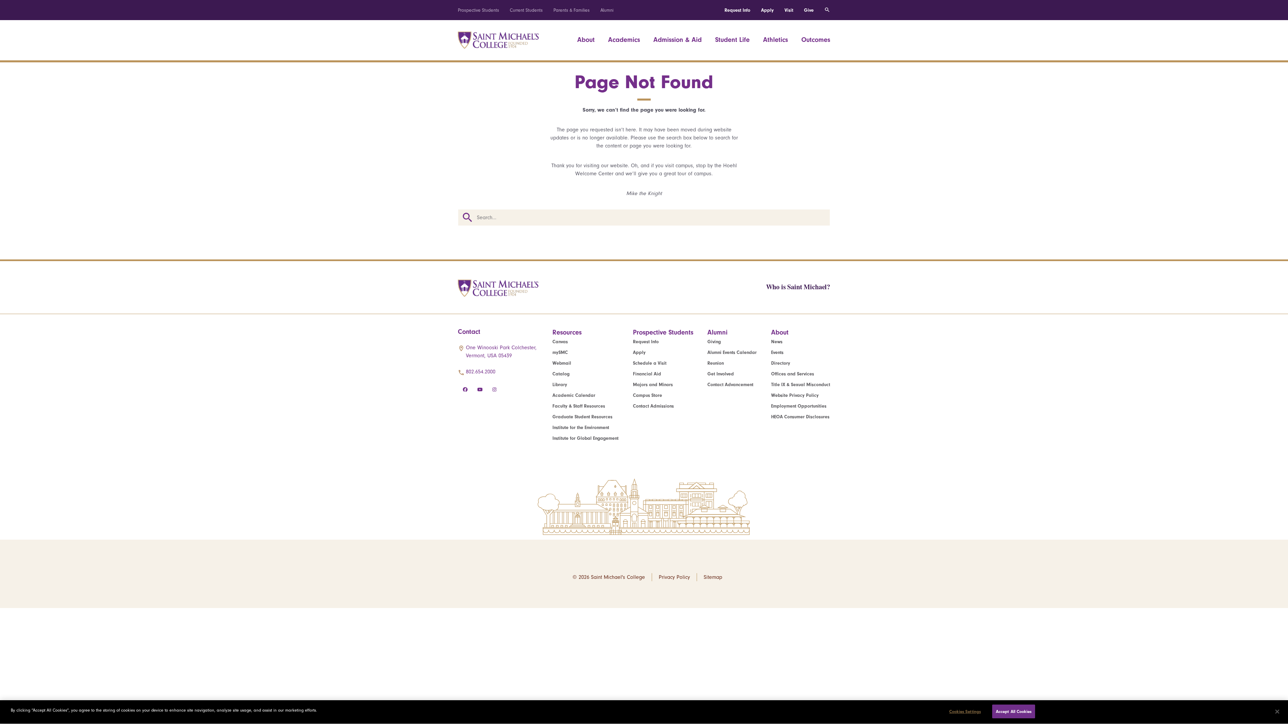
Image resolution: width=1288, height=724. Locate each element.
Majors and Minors (653, 384)
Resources (567, 332)
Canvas (560, 342)
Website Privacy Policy (795, 395)
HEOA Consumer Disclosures (800, 417)
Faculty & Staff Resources (578, 406)
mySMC (560, 352)
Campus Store (647, 395)
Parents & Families (571, 10)
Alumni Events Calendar (732, 352)
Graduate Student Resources (582, 417)
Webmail (561, 363)
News (777, 342)
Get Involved (720, 374)
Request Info (737, 10)
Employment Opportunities (798, 406)
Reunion (715, 363)
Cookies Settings (965, 711)
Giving (714, 342)
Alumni (606, 10)
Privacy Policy (674, 577)
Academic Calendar (573, 395)
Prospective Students (478, 10)
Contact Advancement (730, 384)
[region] (644, 712)
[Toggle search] (827, 10)
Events (777, 352)
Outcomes (815, 40)
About (586, 40)
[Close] (1277, 711)
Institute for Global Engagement (585, 438)
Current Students (526, 10)
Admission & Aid (677, 40)
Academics (624, 40)
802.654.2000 (480, 372)
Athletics (775, 40)
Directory (780, 363)
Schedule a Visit (649, 363)
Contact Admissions (653, 406)
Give (809, 10)
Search (467, 217)
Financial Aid (647, 374)
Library (559, 384)
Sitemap (713, 577)
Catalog (561, 374)
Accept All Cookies (1013, 711)
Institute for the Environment (580, 427)
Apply (767, 10)
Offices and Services (792, 374)
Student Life (732, 40)
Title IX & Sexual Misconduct (800, 384)
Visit (789, 10)
